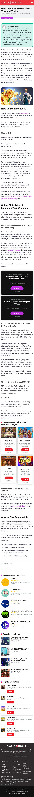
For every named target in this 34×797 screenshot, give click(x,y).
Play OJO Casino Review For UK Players (20, 622)
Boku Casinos (16, 771)
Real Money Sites (6, 772)
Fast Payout (5, 769)
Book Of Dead (9, 469)
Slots (11, 563)
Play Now (8, 449)
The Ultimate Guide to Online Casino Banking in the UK (20, 648)
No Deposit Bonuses (11, 274)
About (7, 791)
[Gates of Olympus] (3, 710)
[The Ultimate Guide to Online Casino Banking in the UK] (5, 655)
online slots (24, 113)
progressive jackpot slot (20, 506)
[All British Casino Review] (5, 607)
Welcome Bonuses (23, 274)
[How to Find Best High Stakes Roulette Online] (5, 676)
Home (2, 13)
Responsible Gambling (14, 793)
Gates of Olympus (12, 707)
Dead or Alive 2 (11, 685)
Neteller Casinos (16, 769)
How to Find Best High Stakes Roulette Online (20, 670)
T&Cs (26, 791)
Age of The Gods (25, 441)
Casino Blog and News (11, 13)
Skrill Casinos (15, 768)
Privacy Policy (20, 791)
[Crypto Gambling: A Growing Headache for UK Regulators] (5, 644)
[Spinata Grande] (3, 721)
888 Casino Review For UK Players (21, 611)
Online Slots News (7, 18)
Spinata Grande (11, 718)
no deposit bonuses (14, 250)
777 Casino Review (16, 589)
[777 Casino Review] (5, 596)
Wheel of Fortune (25, 469)
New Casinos (5, 768)
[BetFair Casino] (5, 586)
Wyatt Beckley (14, 26)
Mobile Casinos (6, 771)
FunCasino (25, 773)
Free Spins (11, 299)
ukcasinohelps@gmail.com (20, 756)
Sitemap (23, 793)
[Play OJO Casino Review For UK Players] (5, 629)
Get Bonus (17, 288)
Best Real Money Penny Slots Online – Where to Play (20, 659)
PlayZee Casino (27, 771)
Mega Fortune (11, 728)
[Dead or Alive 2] (3, 688)
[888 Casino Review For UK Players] (5, 618)
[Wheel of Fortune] (25, 466)
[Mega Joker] (8, 437)
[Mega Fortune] (3, 731)
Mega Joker (9, 441)
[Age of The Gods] (25, 437)
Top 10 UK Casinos (4, 765)
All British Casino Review (18, 600)
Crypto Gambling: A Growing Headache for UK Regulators (19, 638)
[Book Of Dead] (8, 466)
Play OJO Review (27, 767)
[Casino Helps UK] (11, 2)
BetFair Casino (15, 579)
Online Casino (6, 563)
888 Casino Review (26, 764)
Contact (13, 791)
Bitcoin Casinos (16, 772)
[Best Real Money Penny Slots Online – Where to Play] (5, 666)
